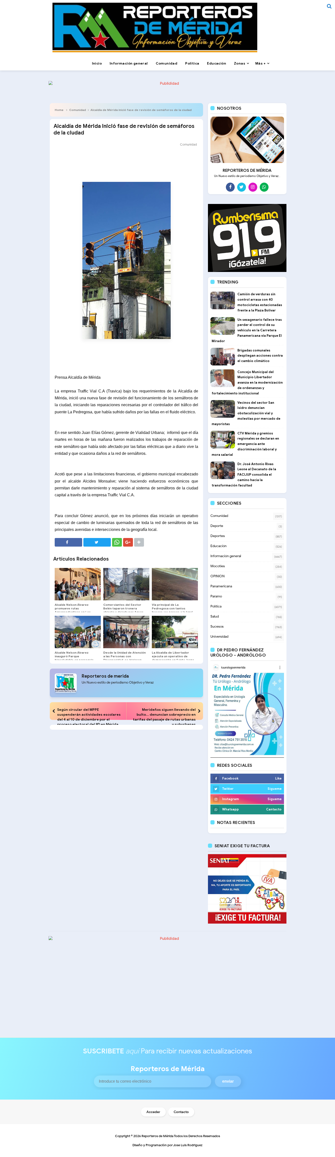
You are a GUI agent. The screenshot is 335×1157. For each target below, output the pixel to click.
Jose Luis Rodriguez (188, 1145)
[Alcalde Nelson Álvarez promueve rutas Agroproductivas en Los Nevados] (78, 584)
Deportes (217, 536)
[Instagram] (252, 187)
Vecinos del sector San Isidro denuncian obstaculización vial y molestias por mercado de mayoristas (246, 413)
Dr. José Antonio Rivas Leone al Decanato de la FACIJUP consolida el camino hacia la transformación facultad (244, 474)
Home (59, 110)
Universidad (219, 636)
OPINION (217, 576)
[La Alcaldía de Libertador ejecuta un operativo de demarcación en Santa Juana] (175, 632)
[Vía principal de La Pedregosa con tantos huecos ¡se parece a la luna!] (175, 584)
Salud (214, 616)
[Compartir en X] (97, 542)
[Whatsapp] (264, 187)
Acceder (153, 1112)
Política (215, 606)
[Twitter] (241, 187)
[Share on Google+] (128, 542)
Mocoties (217, 566)
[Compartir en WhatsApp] (117, 542)
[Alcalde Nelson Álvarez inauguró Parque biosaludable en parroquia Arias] (78, 632)
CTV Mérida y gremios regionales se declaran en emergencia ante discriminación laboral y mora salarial (245, 444)
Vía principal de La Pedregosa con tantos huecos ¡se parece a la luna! (172, 608)
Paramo (216, 596)
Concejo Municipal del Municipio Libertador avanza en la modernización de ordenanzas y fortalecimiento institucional (247, 382)
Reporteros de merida (105, 676)
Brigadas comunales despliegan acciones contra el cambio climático (260, 355)
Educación (218, 546)
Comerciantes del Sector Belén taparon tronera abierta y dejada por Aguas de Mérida (123, 610)
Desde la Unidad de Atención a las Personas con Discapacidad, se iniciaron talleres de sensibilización (124, 658)
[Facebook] (230, 187)
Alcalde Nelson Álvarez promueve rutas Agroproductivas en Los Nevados (73, 610)
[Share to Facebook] (68, 542)
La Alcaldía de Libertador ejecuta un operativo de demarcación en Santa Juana (173, 656)
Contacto (181, 1112)
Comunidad (77, 110)
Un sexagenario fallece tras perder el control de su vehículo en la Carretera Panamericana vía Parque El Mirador (247, 330)
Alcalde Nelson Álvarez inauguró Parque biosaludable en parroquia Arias (74, 658)
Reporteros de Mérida (157, 1136)
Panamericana (221, 586)
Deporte (216, 526)
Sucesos (217, 626)
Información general (225, 556)
